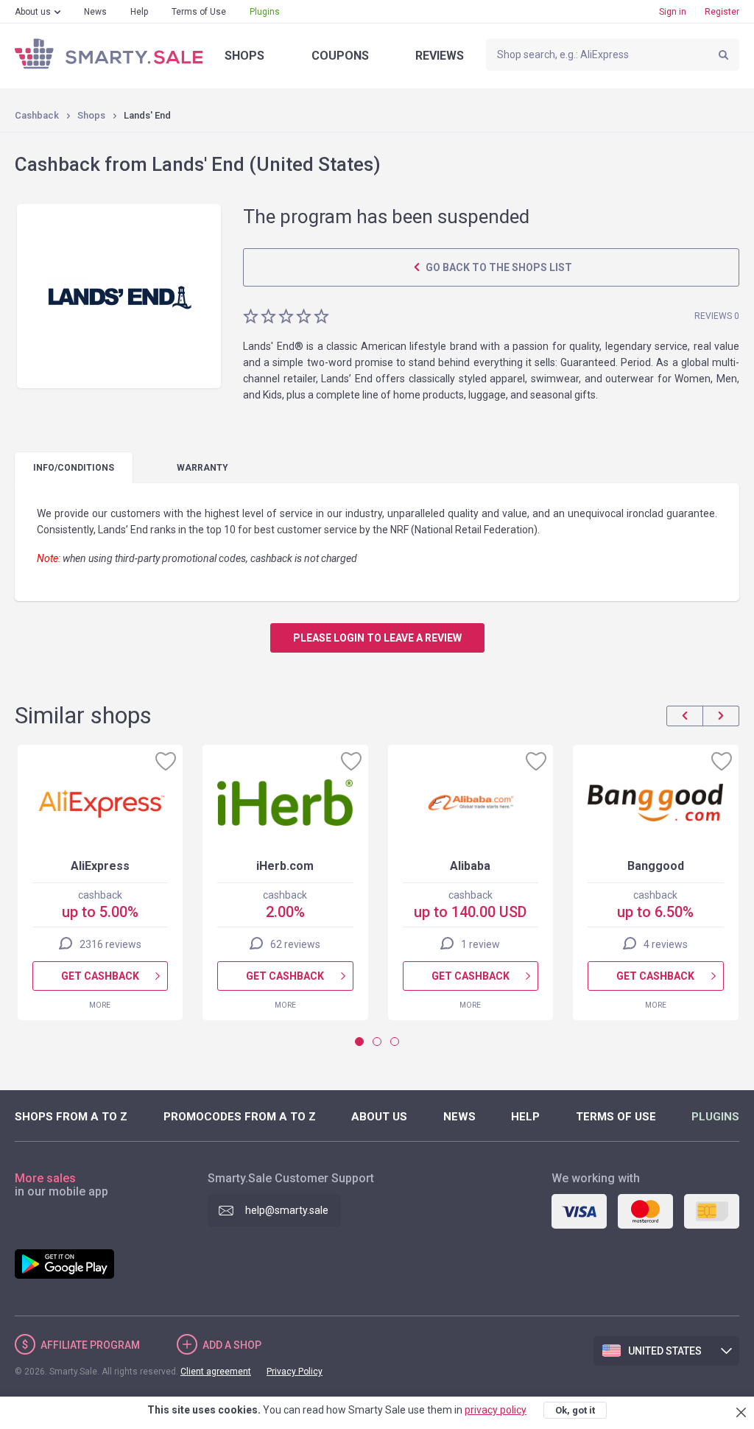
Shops (244, 56)
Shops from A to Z (71, 1116)
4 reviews (666, 944)
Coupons (340, 56)
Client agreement (215, 1371)
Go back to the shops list (497, 267)
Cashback (37, 115)
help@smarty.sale (286, 1210)
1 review (480, 944)
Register (722, 12)
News (95, 12)
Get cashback (100, 976)
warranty (202, 468)
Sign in (672, 12)
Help (139, 12)
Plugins (265, 12)
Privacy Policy (295, 1371)
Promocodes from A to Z (239, 1116)
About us (33, 12)
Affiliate (90, 1345)
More (99, 1005)
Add (231, 1345)
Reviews (439, 56)
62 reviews (295, 944)
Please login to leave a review (377, 638)
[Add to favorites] (165, 760)
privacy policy (495, 1410)
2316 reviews (110, 944)
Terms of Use (199, 12)
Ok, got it (575, 1410)
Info (73, 468)
